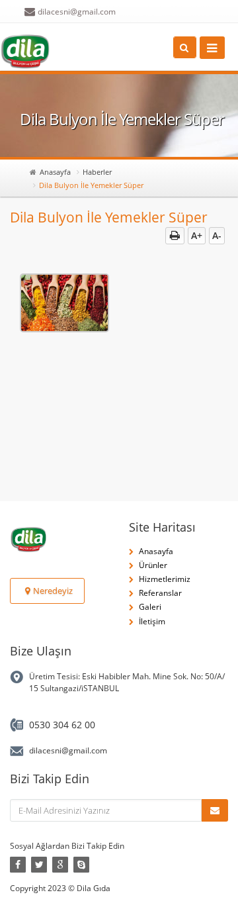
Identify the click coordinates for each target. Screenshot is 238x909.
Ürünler (153, 565)
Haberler (97, 172)
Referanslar (160, 592)
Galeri (150, 606)
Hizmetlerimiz (164, 579)
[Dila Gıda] (25, 51)
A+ (196, 235)
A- (216, 235)
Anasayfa (55, 172)
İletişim (152, 621)
